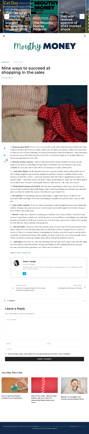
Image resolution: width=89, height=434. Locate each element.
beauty (19, 253)
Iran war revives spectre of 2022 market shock (71, 22)
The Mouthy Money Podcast (43, 26)
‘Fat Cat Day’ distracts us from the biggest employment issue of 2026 (16, 21)
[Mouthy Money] (44, 47)
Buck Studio (82, 426)
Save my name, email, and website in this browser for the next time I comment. (39, 354)
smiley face (27, 253)
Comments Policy (63, 426)
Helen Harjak (8, 77)
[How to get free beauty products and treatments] (15, 385)
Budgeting (9, 9)
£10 (15, 253)
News (16, 9)
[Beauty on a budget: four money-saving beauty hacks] (74, 385)
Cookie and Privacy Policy (48, 426)
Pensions (45, 19)
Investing (44, 17)
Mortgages (37, 19)
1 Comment (11, 300)
